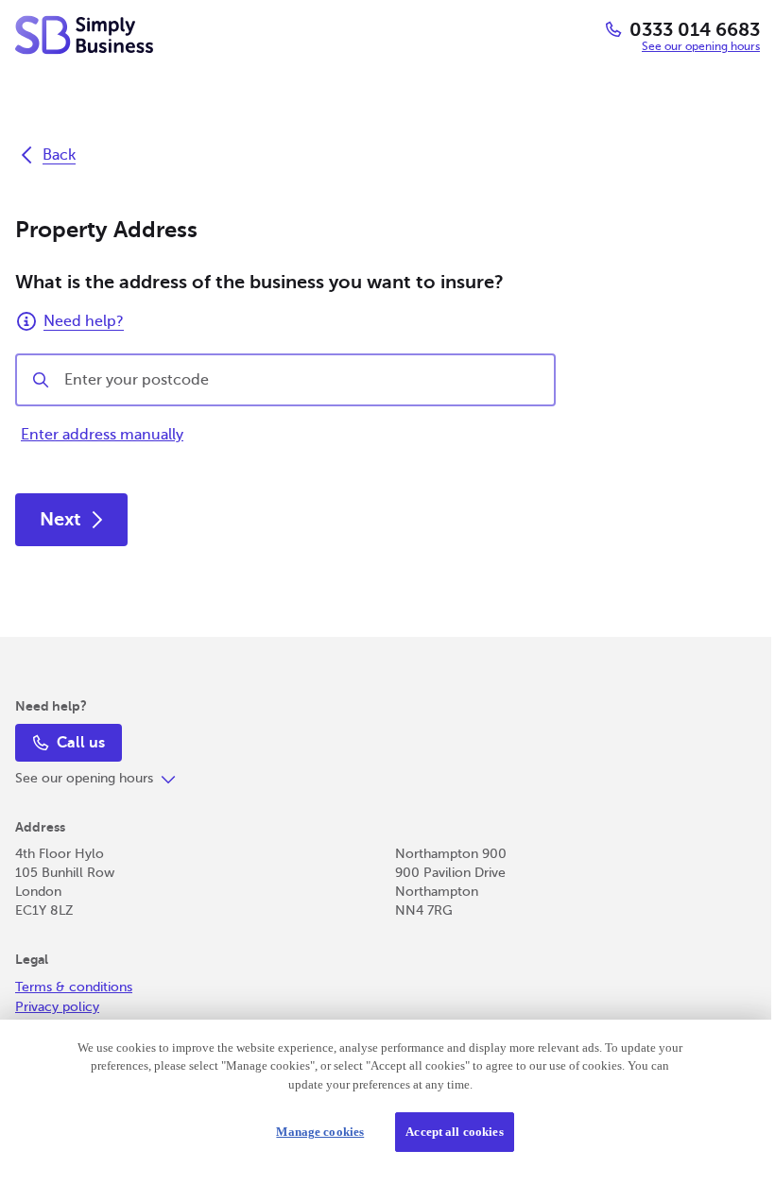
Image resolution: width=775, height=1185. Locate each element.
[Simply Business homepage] (84, 35)
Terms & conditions (73, 987)
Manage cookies (313, 1132)
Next (60, 519)
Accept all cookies (447, 1132)
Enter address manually (102, 434)
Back (59, 154)
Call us (81, 742)
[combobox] (301, 379)
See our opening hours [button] (701, 46)
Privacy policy (57, 1007)
